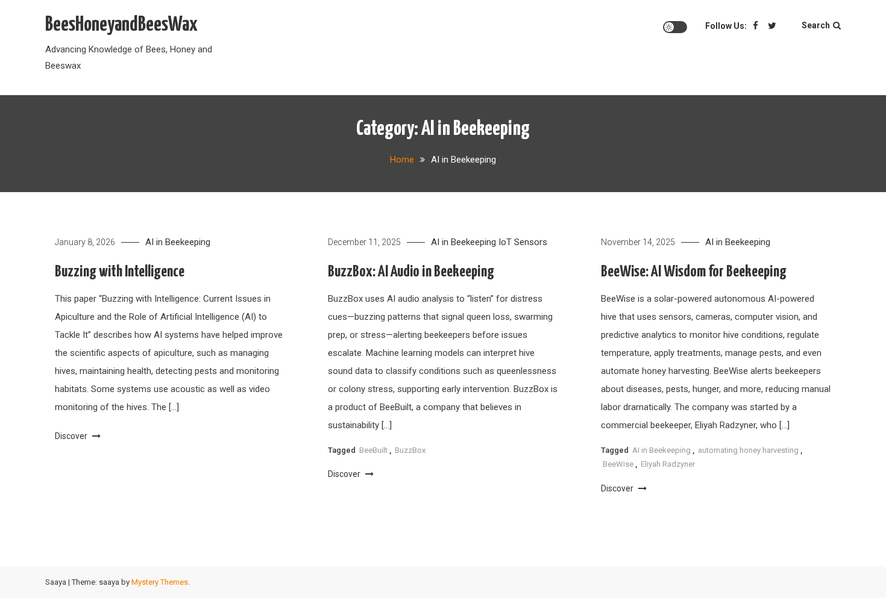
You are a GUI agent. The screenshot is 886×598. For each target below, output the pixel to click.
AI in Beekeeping (177, 242)
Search (816, 25)
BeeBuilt (373, 450)
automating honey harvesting (748, 450)
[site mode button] (675, 27)
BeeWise (618, 464)
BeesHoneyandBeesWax (121, 25)
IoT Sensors (522, 242)
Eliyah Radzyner (668, 464)
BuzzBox (410, 450)
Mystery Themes (159, 582)
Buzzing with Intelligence (119, 272)
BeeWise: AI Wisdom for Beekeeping (694, 272)
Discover (72, 436)
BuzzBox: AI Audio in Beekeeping (411, 272)
